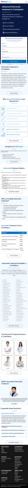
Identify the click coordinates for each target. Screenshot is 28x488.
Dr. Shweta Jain (18, 476)
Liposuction (17, 459)
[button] (26, 2)
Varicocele (3, 480)
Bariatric (16, 467)
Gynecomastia (18, 458)
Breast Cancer (17, 461)
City (3, 54)
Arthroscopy (17, 465)
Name (3, 43)
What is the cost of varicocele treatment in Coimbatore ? (13, 430)
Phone (3, 49)
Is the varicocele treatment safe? (8, 436)
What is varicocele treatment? (8, 413)
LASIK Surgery (4, 473)
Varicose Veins (4, 479)
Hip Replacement (18, 462)
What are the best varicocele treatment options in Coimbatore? (12, 427)
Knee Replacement (18, 464)
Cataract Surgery (4, 472)
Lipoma (16, 468)
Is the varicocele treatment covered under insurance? (13, 433)
